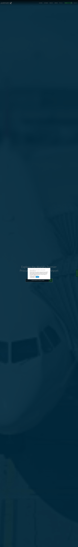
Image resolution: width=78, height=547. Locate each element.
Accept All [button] (37, 276)
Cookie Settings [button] (32, 276)
